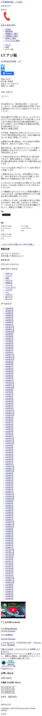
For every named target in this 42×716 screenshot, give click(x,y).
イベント (9, 276)
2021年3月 (9, 459)
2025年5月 (9, 343)
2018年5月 (9, 538)
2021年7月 (9, 450)
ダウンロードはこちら (10, 264)
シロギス (9, 290)
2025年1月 (9, 352)
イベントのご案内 (12, 41)
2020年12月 (9, 466)
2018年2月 (9, 545)
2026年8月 (9, 308)
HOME (8, 29)
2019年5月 (9, 510)
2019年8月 (9, 503)
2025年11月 (9, 329)
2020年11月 (9, 469)
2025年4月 (9, 345)
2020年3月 (9, 487)
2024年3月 (9, 376)
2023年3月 (9, 403)
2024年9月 (9, 362)
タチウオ (9, 280)
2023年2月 (9, 406)
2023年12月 (9, 383)
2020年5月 (9, 482)
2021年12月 (9, 438)
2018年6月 (9, 536)
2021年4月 (9, 457)
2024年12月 (9, 355)
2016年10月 (9, 582)
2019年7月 (9, 506)
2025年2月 (9, 350)
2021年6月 (9, 452)
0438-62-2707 (10, 691)
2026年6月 (9, 313)
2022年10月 (9, 415)
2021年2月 (9, 462)
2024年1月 (9, 380)
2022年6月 (9, 424)
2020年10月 (9, 471)
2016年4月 (9, 596)
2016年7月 (9, 589)
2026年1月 (9, 325)
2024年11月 (9, 357)
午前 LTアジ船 (6, 226)
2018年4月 (9, 541)
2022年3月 (9, 431)
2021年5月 (9, 455)
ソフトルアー (10, 287)
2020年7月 (9, 478)
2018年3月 (9, 543)
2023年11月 (9, 385)
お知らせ (9, 273)
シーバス (9, 285)
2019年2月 (9, 517)
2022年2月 (9, 434)
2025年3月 (9, 348)
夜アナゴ (9, 297)
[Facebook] (21, 70)
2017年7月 (9, 561)
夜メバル (9, 299)
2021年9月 (9, 445)
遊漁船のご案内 (11, 34)
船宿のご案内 (10, 38)
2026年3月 (9, 320)
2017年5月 (9, 566)
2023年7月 (9, 394)
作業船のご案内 (11, 36)
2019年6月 (9, 508)
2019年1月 (9, 520)
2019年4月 (9, 513)
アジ (20, 61)
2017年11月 (9, 552)
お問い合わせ (6, 678)
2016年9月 (9, 585)
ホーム (8, 45)
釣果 (7, 47)
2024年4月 (9, 373)
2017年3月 (9, 571)
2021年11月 (9, 441)
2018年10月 (9, 527)
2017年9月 (9, 557)
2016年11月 (9, 580)
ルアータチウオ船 (9, 244)
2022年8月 (9, 420)
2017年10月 (9, 554)
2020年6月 (9, 480)
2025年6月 (9, 341)
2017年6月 (9, 564)
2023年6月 (9, 397)
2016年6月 (9, 592)
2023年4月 (9, 401)
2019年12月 (9, 494)
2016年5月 (9, 594)
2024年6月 (9, 369)
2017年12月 (9, 550)
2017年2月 (9, 573)
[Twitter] (21, 66)
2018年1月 (9, 547)
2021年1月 (9, 464)
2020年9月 (9, 473)
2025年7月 (9, 338)
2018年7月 (9, 534)
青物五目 (9, 283)
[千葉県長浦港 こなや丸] (11, 2)
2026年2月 (9, 322)
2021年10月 (9, 443)
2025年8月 (9, 336)
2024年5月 (9, 371)
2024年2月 (9, 378)
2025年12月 (9, 327)
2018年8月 (9, 531)
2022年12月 (9, 410)
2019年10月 (9, 499)
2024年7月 (9, 366)
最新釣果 (9, 31)
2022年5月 (9, 427)
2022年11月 (9, 413)
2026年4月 (9, 318)
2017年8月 (9, 559)
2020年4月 (9, 485)
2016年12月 (9, 578)
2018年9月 (9, 529)
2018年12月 (9, 522)
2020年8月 (9, 475)
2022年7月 (9, 422)
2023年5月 (9, 399)
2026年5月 (9, 315)
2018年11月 (9, 524)
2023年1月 (9, 408)
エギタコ (9, 294)
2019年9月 (9, 501)
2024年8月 (9, 364)
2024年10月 (9, 359)
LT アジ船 (24, 226)
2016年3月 (9, 599)
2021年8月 (9, 448)
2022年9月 (9, 417)
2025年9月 (9, 334)
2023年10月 (9, 387)
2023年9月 (9, 390)
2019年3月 (9, 515)
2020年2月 (9, 489)
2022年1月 (9, 436)
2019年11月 (9, 496)
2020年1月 (9, 492)
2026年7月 (9, 311)
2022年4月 (9, 429)
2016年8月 (9, 587)
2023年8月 (9, 392)
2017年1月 (9, 575)
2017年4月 (9, 568)
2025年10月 (9, 332)
